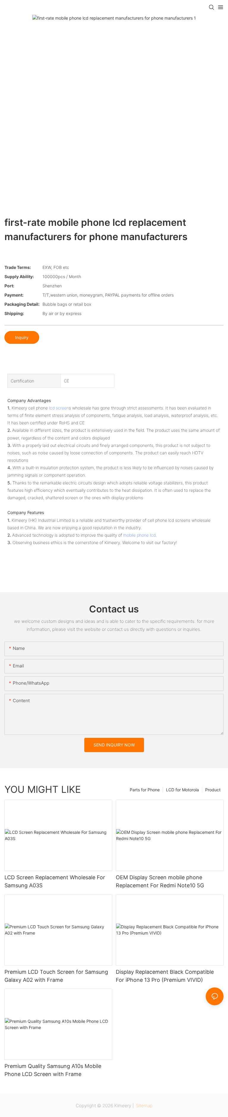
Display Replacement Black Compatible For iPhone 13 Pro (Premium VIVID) (165, 976)
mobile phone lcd (139, 535)
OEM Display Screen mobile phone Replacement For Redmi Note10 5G (160, 881)
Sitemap (144, 1105)
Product (213, 789)
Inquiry (21, 337)
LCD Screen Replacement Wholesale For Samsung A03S (54, 881)
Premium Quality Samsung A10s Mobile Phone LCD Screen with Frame (52, 1070)
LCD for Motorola (182, 789)
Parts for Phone (145, 789)
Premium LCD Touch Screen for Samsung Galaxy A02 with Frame (56, 976)
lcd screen (59, 407)
